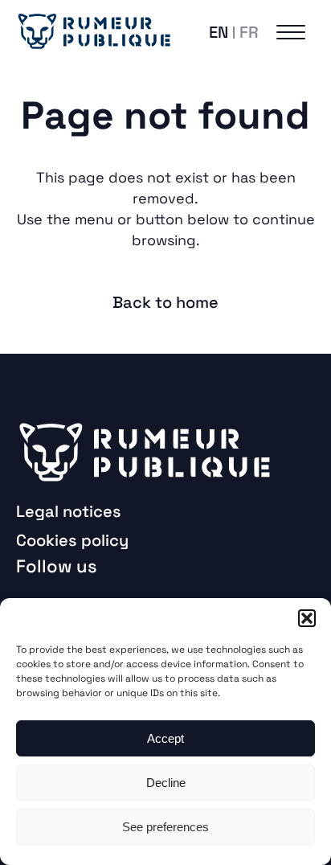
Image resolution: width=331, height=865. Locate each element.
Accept (165, 738)
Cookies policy (72, 540)
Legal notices (68, 511)
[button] (307, 618)
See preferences (165, 827)
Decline (166, 782)
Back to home (165, 302)
